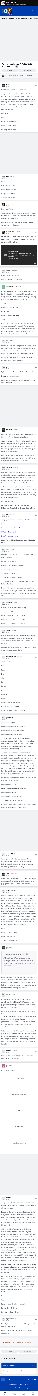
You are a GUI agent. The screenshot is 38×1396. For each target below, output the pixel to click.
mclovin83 (9, 854)
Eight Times (10, 1319)
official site (16, 1002)
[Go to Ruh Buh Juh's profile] (3, 232)
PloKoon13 (9, 717)
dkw (7, 873)
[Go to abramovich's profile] (3, 204)
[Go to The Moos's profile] (3, 430)
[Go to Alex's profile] (3, 76)
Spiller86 (9, 467)
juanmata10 (5, 376)
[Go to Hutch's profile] (3, 995)
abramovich (10, 204)
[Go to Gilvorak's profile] (3, 1066)
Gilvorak (9, 1065)
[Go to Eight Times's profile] (3, 1319)
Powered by (19, 1388)
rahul (8, 890)
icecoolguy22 (10, 286)
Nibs (7, 549)
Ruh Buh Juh (10, 232)
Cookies (21, 1384)
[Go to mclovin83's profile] (3, 854)
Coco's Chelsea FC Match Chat (23, 76)
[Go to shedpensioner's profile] (3, 657)
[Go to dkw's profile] (3, 874)
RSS (27, 1384)
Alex (6, 76)
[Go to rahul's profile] (3, 891)
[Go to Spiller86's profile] (3, 468)
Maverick (9, 602)
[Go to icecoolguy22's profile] (3, 287)
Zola (7, 176)
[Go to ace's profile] (3, 341)
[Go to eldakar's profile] (3, 1051)
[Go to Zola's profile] (3, 177)
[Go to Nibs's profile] (3, 550)
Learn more (3, 3)
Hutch (8, 994)
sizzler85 (9, 515)
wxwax (8, 270)
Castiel (8, 630)
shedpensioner (11, 657)
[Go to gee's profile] (3, 367)
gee (7, 367)
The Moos (9, 429)
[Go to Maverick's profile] (3, 603)
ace (7, 340)
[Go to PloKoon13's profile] (3, 718)
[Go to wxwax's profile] (3, 271)
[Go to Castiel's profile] (3, 631)
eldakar (8, 1051)
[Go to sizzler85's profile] (3, 515)
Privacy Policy (12, 1384)
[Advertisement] (19, 40)
